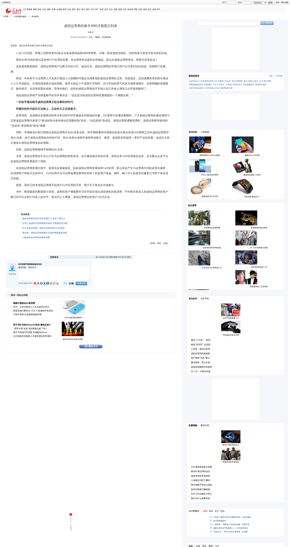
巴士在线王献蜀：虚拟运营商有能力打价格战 (43, 228)
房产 (97, 9)
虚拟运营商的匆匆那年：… (203, 353)
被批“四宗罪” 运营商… (201, 344)
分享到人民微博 (71, 523)
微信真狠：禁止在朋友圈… (203, 362)
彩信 (149, 9)
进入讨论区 (100, 257)
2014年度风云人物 (211, 88)
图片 (74, 9)
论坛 (107, 257)
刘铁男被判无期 (226, 88)
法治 (44, 9)
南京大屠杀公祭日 (251, 81)
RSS (158, 9)
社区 (125, 9)
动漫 (154, 9)
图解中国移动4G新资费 (24, 303)
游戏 (145, 9)
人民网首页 (6, 2)
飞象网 (97, 37)
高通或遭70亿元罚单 (210, 196)
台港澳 (59, 9)
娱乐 (106, 9)
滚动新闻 (35, 16)
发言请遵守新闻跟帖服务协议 (30, 264)
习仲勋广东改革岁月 (234, 85)
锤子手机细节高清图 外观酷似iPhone (30, 332)
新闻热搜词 (194, 76)
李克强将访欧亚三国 (209, 81)
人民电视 (205, 132)
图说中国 (205, 425)
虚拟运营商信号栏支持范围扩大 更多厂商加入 (43, 218)
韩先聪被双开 (248, 85)
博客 (135, 9)
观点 (78, 9)
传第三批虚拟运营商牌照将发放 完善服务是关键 (44, 223)
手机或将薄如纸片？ (252, 197)
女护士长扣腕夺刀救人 (201, 494)
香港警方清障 (260, 85)
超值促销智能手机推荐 (201, 367)
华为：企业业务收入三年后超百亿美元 (31, 307)
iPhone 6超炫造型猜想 (209, 175)
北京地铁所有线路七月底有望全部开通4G (32, 336)
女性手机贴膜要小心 (231, 318)
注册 (277, 2)
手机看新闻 (106, 37)
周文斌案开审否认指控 (201, 485)
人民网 (5, 16)
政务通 (130, 9)
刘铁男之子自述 (224, 81)
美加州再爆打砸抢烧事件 (202, 489)
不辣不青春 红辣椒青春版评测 (27, 314)
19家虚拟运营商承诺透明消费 (36, 237)
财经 (88, 9)
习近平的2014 (194, 81)
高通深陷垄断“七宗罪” (252, 175)
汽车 (92, 9)
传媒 (115, 9)
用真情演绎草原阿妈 (231, 462)
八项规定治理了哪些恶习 (202, 480)
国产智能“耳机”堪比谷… (202, 358)
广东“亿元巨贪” (219, 85)
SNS (119, 257)
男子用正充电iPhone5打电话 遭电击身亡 (32, 325)
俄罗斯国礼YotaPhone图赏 (210, 155)
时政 (39, 9)
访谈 (140, 9)
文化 (111, 9)
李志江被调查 (237, 81)
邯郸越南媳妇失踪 (196, 85)
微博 (115, 257)
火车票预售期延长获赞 (201, 467)
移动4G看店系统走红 (230, 445)
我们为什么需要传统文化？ (203, 498)
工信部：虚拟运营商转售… (203, 349)
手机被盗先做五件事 (231, 335)
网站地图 (284, 2)
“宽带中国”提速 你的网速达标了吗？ (30, 328)
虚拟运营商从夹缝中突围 (73, 339)
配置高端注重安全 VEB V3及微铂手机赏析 (33, 311)
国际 (49, 9)
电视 (120, 9)
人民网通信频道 (20, 16)
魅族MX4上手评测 (252, 155)
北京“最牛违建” (265, 81)
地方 (83, 9)
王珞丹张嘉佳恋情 (196, 88)
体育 (102, 9)
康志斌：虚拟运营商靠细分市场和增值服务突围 (44, 233)
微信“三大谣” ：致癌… (201, 340)
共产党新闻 (27, 9)
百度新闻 (279, 76)
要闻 (35, 9)
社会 (69, 9)
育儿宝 (124, 257)
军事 (53, 9)
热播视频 (193, 425)
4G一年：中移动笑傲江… (203, 371)
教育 (64, 9)
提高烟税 (207, 85)
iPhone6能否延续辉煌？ (74, 318)
